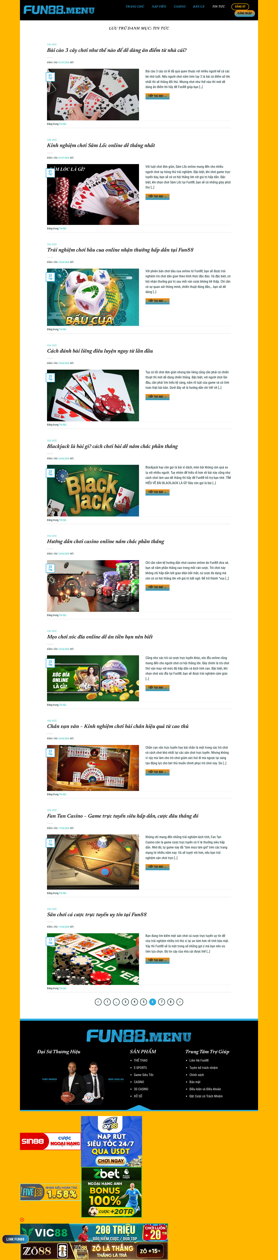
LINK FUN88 (15, 1239)
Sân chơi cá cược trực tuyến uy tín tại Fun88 (97, 915)
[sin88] (50, 1141)
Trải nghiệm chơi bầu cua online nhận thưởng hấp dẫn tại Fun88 (120, 250)
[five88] (50, 1192)
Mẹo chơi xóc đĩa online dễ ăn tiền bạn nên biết (100, 637)
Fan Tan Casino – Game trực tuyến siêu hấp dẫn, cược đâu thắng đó (122, 816)
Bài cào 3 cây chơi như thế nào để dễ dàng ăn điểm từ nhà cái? (116, 50)
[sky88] (111, 1141)
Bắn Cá (199, 6)
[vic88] (94, 1232)
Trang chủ (135, 6)
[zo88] (94, 1250)
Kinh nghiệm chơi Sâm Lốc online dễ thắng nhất (101, 145)
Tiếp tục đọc (157, 96)
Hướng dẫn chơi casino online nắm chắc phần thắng (105, 542)
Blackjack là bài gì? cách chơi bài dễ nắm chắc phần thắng (112, 446)
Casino (179, 6)
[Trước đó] (98, 1002)
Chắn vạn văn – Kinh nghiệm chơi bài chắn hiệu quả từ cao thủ (117, 726)
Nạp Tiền (159, 6)
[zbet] (111, 1192)
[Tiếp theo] (179, 1002)
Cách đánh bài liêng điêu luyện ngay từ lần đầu (100, 351)
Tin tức (218, 6)
